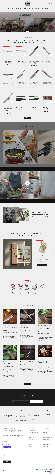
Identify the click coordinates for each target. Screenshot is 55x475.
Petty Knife (30, 444)
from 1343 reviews (27, 281)
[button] (9, 288)
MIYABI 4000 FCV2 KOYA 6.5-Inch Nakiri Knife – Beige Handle (21, 60)
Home (7, 8)
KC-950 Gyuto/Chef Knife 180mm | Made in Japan (47, 83)
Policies (44, 442)
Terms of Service (46, 446)
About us (5, 441)
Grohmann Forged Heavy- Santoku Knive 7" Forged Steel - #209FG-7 (21, 84)
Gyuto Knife (30, 441)
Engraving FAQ (45, 434)
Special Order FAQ (46, 444)
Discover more (19, 160)
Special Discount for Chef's (47, 437)
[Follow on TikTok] (14, 465)
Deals (11, 8)
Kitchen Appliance (44, 8)
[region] (27, 22)
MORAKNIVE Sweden (21, 104)
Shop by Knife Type (28, 8)
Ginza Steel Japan (47, 57)
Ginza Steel (34, 57)
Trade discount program (47, 435)
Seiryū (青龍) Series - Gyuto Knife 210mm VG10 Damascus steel (47, 60)
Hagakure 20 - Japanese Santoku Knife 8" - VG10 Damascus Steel (34, 84)
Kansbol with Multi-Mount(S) (34, 107)
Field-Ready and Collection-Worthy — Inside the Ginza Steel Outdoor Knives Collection (9, 366)
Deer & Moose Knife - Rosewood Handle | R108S (47, 107)
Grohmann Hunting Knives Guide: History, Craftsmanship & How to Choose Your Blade (45, 328)
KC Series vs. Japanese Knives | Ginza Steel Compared (10, 329)
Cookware (36, 8)
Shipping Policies (46, 430)
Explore (27, 22)
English (14, 470)
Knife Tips (22, 325)
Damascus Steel (31, 437)
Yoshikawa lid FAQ (46, 448)
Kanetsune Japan (47, 81)
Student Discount (46, 439)
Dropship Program (7, 444)
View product (42, 265)
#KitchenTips (6, 325)
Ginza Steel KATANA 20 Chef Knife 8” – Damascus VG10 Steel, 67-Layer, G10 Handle (34, 61)
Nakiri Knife (30, 442)
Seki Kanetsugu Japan (8, 81)
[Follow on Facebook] (3, 465)
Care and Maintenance (32, 435)
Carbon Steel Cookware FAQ (33, 432)
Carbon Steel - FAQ (31, 434)
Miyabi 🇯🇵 (8, 57)
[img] (27, 280)
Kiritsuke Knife (30, 448)
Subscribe (36, 401)
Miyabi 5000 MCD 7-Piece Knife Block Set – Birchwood (42, 258)
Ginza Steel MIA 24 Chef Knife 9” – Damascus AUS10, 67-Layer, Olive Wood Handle (7, 108)
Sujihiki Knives (30, 446)
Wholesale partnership (7, 442)
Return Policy (45, 432)
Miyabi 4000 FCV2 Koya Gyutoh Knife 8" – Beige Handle (8, 60)
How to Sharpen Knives (32, 430)
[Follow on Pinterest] (8, 465)
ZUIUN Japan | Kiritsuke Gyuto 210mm (8, 83)
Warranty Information (47, 441)
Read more (4, 340)
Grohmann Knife (21, 81)
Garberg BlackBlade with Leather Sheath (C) (21, 107)
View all (27, 117)
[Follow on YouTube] (11, 465)
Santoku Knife (30, 439)
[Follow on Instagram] (5, 465)
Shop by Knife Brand (18, 8)
